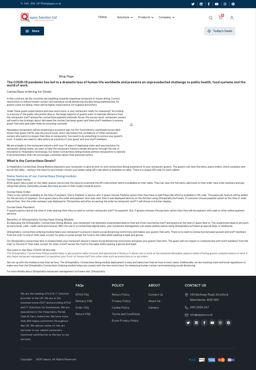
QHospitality (98, 271)
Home (102, 17)
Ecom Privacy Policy (125, 320)
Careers (153, 307)
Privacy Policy (121, 301)
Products (144, 17)
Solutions (123, 17)
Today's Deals (222, 31)
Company (165, 17)
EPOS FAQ (82, 294)
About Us (154, 301)
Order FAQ (82, 307)
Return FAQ (82, 314)
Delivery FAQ (83, 301)
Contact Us (155, 294)
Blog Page (66, 76)
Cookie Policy (121, 307)
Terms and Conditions (126, 314)
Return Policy (121, 294)
